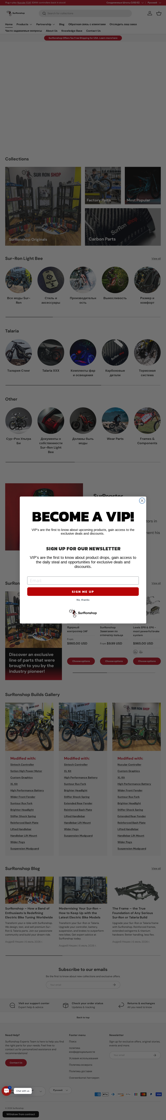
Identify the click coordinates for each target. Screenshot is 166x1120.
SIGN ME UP (83, 591)
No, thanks (83, 600)
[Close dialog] (142, 500)
